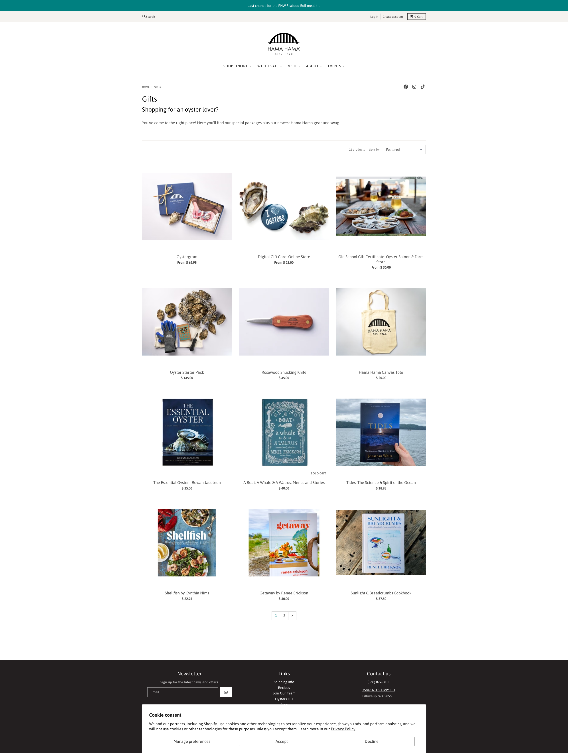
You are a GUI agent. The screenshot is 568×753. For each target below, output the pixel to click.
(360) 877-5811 (379, 682)
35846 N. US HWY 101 (378, 690)
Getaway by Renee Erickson (284, 593)
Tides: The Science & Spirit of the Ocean (381, 482)
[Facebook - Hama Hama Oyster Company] (405, 87)
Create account (393, 16)
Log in (374, 16)
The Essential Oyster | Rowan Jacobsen (187, 482)
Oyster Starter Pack (187, 372)
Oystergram (187, 256)
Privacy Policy (343, 729)
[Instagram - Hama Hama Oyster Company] (414, 87)
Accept (282, 741)
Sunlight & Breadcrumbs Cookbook (381, 593)
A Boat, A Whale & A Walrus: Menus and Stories (284, 482)
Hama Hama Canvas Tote (381, 372)
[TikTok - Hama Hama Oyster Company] (423, 87)
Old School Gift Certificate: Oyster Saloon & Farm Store (381, 259)
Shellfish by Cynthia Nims (187, 593)
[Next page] (292, 616)
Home (146, 86)
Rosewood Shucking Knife (284, 372)
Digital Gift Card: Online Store (284, 256)
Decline (372, 741)
